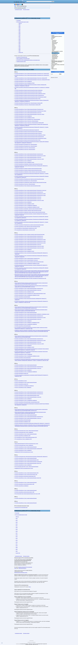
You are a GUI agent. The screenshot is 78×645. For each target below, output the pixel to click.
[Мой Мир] (17, 4)
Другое (52, 66)
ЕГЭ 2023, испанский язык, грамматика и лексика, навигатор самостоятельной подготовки (30, 212)
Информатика (54, 43)
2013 (19, 42)
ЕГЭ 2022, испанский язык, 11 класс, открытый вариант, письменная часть (27, 258)
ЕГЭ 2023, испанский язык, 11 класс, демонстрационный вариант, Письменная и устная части (30, 190)
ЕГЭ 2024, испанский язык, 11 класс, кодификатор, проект (24, 162)
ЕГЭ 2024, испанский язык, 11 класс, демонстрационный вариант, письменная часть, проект (30, 155)
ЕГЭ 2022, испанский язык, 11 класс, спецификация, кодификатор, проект (27, 263)
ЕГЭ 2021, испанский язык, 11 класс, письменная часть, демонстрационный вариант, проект (30, 293)
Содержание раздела (18, 9)
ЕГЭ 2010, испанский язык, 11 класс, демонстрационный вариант (26, 482)
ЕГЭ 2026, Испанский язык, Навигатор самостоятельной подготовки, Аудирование (28, 90)
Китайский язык (54, 58)
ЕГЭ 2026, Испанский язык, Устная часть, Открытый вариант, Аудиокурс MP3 (27, 104)
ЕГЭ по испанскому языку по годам (21, 514)
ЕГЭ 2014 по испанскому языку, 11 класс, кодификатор (24, 432)
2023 (19, 27)
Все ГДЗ (52, 38)
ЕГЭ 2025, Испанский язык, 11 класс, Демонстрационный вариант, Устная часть (28, 112)
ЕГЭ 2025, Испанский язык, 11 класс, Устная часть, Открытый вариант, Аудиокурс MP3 (29, 122)
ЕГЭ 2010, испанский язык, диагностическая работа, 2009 (24, 484)
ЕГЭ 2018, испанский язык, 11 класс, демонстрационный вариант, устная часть (28, 368)
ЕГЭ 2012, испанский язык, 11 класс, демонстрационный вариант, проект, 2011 (28, 463)
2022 (19, 29)
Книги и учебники (54, 63)
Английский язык (55, 54)
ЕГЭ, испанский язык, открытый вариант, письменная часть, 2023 (26, 228)
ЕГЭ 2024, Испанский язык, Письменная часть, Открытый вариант (26, 180)
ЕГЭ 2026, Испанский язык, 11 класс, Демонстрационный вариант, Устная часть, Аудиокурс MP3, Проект (32, 79)
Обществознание (55, 42)
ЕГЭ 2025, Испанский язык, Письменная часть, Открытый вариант (26, 144)
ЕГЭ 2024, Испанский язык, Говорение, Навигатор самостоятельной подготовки (28, 168)
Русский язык (54, 40)
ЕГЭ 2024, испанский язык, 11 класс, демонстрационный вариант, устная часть (28, 157)
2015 (19, 39)
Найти (52, 67)
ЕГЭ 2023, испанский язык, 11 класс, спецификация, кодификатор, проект (27, 207)
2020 (16, 527)
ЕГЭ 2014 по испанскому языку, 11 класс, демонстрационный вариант (26, 430)
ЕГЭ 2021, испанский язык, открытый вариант (22, 296)
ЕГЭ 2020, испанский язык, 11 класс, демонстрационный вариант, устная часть (28, 319)
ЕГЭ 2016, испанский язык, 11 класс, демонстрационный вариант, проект (27, 395)
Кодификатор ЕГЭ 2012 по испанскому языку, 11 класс (24, 468)
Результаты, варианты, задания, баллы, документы (57, 51)
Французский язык (55, 56)
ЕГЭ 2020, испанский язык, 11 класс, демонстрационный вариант (26, 312)
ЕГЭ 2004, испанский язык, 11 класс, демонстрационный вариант (26, 498)
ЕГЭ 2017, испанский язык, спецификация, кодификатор (24, 385)
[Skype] (21, 4)
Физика (53, 44)
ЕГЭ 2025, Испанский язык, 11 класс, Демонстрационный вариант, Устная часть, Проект (29, 114)
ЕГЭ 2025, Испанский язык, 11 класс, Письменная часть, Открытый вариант (27, 119)
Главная (52, 35)
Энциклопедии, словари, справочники (57, 64)
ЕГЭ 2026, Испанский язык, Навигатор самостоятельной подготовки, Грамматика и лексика (30, 93)
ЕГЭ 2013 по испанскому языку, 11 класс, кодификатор (24, 445)
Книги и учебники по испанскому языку (23, 58)
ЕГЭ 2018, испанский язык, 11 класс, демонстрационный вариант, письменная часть (29, 366)
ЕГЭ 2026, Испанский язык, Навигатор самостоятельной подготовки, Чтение (27, 98)
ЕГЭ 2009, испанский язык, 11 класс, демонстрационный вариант (26, 490)
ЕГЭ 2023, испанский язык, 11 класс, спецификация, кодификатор (26, 205)
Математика (54, 41)
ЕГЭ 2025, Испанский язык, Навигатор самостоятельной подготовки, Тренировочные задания (30, 138)
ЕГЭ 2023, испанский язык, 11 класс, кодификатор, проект (24, 203)
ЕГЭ (52, 39)
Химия (53, 50)
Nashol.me (18, 643)
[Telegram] (19, 4)
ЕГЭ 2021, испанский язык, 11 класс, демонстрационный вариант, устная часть (28, 290)
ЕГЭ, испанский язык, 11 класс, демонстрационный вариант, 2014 (26, 437)
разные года (21, 52)
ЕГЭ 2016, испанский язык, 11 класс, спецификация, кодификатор (26, 400)
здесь (30, 586)
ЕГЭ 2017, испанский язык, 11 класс (21, 380)
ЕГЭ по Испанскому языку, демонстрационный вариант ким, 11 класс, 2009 (27, 493)
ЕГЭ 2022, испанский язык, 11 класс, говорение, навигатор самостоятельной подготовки (29, 234)
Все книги (53, 65)
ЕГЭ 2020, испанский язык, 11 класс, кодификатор (23, 320)
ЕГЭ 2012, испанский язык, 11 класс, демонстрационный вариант (26, 458)
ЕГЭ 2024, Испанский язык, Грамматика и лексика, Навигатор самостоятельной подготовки (30, 171)
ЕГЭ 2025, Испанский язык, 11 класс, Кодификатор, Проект (24, 117)
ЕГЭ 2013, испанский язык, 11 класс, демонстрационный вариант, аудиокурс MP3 (28, 448)
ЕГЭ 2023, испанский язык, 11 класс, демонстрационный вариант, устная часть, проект (29, 200)
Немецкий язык (54, 55)
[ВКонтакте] (14, 4)
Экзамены (53, 59)
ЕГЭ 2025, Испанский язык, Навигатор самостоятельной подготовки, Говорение (28, 133)
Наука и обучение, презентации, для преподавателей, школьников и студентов (57, 62)
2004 (19, 49)
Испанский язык (54, 57)
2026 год (20, 23)
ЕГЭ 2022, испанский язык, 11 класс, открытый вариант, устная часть (26, 260)
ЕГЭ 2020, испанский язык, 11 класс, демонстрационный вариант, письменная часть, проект (30, 317)
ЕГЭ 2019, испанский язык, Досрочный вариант (23, 357)
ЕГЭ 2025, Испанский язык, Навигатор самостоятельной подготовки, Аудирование (28, 131)
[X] (22, 4)
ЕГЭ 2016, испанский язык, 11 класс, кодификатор (23, 398)
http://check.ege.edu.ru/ (22, 568)
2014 (19, 40)
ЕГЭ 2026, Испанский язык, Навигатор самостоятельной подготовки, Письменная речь (29, 95)
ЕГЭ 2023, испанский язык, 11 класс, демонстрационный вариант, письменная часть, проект (30, 193)
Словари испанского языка (21, 61)
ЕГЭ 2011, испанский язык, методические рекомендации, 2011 (25, 476)
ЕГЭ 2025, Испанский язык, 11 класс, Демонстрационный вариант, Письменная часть (29, 109)
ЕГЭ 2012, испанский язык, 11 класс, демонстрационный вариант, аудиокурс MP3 (28, 461)
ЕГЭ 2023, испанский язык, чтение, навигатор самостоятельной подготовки (27, 226)
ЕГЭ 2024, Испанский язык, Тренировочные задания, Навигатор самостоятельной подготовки (30, 182)
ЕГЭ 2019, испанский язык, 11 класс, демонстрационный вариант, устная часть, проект (29, 343)
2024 (19, 26)
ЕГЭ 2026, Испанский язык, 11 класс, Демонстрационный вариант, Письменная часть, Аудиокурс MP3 (32, 73)
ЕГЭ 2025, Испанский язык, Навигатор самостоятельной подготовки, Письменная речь (29, 136)
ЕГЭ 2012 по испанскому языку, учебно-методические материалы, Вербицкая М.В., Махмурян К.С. (31, 456)
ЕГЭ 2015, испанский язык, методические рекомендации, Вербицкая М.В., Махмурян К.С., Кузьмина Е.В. (32, 423)
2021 (19, 30)
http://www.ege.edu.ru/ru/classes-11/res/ (20, 572)
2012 (19, 43)
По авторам (19, 20)
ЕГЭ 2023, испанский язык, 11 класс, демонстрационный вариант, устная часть (28, 198)
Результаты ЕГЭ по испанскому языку (21, 507)
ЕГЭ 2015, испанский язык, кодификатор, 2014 (22, 421)
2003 (16, 551)
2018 (16, 531)
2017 (19, 36)
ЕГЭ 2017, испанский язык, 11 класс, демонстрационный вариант (26, 382)
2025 (19, 24)
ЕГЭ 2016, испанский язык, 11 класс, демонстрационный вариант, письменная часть (29, 393)
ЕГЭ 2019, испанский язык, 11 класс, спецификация (23, 354)
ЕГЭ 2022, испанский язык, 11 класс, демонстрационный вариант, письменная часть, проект (30, 239)
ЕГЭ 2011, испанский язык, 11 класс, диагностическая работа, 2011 (26, 474)
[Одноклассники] (16, 4)
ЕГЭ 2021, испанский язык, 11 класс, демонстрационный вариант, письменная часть (29, 288)
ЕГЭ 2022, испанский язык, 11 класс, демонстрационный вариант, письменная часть (29, 236)
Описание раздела (26, 9)
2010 (19, 46)
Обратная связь (54, 68)
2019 (19, 33)
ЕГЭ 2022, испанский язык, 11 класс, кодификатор (23, 249)
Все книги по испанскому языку (22, 57)
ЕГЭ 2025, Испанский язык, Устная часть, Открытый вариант (25, 147)
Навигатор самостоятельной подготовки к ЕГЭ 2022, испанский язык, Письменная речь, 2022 (30, 278)
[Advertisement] (30, 14)
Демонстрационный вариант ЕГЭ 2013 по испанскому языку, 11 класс (26, 443)
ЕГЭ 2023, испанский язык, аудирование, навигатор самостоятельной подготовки (28, 208)
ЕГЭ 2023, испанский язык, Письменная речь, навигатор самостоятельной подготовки (29, 224)
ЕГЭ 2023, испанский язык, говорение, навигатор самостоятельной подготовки (28, 210)
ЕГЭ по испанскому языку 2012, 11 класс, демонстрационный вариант (26, 466)
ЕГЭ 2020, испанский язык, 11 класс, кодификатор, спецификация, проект (27, 322)
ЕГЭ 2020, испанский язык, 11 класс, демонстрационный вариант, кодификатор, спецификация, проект (32, 314)
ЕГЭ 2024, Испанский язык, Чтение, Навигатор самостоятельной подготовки (27, 185)
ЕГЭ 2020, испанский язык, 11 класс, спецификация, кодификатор (26, 324)
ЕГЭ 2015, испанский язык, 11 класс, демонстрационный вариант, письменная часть (29, 416)
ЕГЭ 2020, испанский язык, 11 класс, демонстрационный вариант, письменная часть (29, 315)
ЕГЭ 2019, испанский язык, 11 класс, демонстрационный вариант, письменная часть (29, 338)
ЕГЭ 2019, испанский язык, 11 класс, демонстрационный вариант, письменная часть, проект (30, 340)
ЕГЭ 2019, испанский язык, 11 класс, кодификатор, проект (24, 347)
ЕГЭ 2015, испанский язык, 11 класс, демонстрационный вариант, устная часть (28, 418)
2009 (16, 547)
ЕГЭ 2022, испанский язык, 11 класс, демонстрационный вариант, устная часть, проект (29, 246)
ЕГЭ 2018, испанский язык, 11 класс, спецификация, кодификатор (26, 371)
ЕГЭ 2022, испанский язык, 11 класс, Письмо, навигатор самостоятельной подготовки (29, 261)
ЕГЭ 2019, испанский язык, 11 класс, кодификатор (23, 345)
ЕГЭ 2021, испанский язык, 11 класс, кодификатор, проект (24, 291)
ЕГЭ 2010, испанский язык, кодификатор (21, 485)
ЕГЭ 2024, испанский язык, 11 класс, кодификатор (23, 160)
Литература (54, 46)
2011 (19, 45)
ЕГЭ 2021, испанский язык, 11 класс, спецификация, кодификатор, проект (27, 295)
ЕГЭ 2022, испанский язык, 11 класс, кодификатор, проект (24, 251)
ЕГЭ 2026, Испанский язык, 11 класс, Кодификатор (23, 81)
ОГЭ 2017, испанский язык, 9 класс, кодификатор (23, 387)
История (53, 45)
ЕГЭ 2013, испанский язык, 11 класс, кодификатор (23, 450)
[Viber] (18, 4)
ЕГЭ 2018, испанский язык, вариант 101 (21, 373)
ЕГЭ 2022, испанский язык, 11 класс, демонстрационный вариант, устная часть (28, 244)
